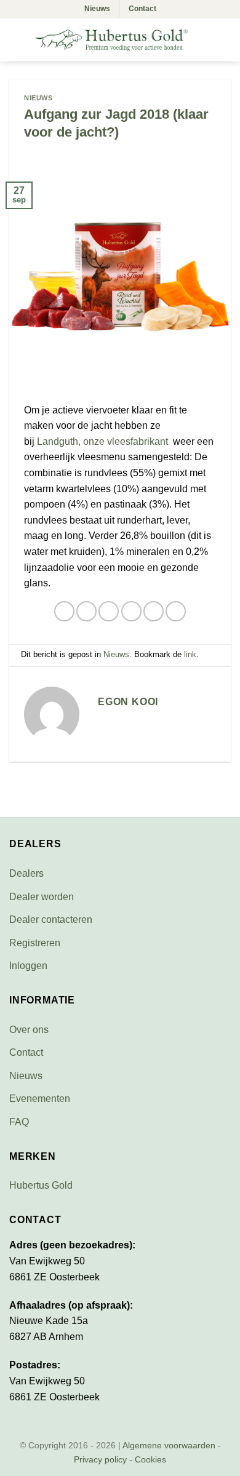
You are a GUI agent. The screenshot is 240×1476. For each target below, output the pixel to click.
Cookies (150, 1459)
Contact (142, 8)
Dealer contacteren (50, 919)
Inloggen (28, 965)
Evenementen (39, 1098)
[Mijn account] (204, 40)
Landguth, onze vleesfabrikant (103, 441)
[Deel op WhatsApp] (64, 611)
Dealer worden (41, 897)
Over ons (29, 1029)
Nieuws (97, 8)
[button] (17, 40)
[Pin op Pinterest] (153, 611)
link (190, 654)
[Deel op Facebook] (86, 611)
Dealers (26, 873)
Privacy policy (100, 1459)
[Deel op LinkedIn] (176, 611)
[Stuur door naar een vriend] (131, 611)
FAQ (19, 1122)
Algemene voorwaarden (168, 1445)
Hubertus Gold (41, 1185)
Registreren (34, 943)
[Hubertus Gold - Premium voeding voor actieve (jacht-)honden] (111, 40)
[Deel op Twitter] (108, 611)
